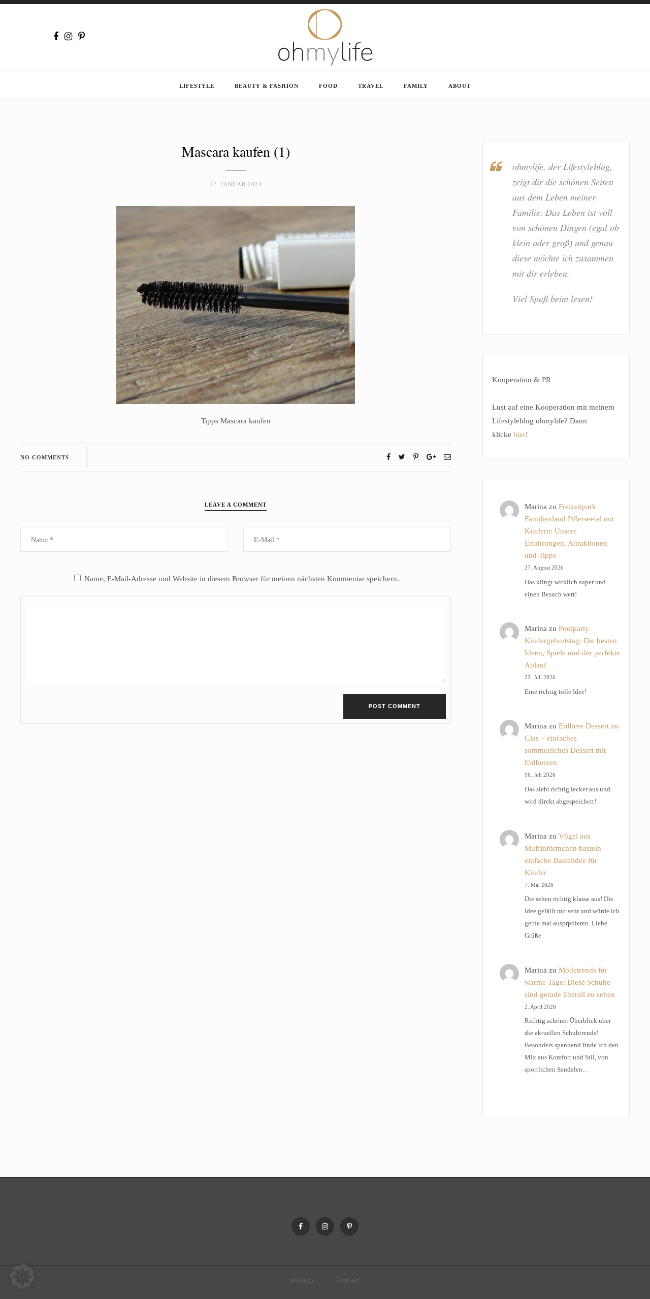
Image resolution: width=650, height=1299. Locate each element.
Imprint (347, 1281)
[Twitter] (402, 457)
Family (416, 86)
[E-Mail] (447, 457)
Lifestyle (196, 86)
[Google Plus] (431, 457)
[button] (22, 1276)
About (459, 86)
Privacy (302, 1281)
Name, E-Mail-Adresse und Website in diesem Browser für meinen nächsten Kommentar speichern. (241, 579)
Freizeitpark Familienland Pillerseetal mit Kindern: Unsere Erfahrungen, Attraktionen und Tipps (569, 531)
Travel (370, 86)
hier (519, 434)
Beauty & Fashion (267, 86)
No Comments (44, 457)
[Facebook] (55, 36)
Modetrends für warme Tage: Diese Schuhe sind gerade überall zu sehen (570, 982)
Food (328, 86)
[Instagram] (68, 36)
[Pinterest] (81, 36)
